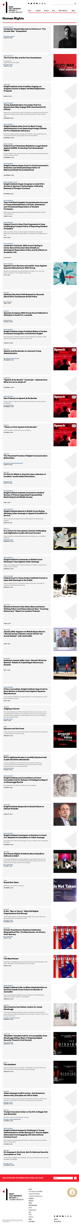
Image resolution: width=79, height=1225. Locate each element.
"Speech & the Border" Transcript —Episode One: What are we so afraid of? (26, 381)
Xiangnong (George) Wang (12, 358)
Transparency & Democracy (35, 1196)
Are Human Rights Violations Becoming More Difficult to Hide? (24, 855)
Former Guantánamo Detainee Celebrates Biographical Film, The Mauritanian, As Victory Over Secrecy (24, 932)
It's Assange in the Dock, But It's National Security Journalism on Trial (26, 1153)
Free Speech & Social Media (36, 1191)
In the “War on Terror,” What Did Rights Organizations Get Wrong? (21, 912)
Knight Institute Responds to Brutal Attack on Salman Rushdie (24, 807)
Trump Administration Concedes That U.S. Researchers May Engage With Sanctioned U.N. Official (25, 107)
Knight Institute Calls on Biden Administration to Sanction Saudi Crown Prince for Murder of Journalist (25, 989)
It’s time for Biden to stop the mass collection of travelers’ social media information (25, 475)
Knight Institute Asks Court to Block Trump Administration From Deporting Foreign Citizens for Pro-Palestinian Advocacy (25, 128)
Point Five (4, 1220)
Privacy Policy (57, 1221)
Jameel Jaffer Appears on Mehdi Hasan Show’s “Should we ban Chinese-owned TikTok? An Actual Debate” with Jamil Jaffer (24, 633)
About (73, 10)
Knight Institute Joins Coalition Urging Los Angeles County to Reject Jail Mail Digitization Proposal (24, 88)
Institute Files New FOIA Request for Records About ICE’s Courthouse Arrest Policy (24, 295)
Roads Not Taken (11, 882)
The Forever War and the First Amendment (22, 58)
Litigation (38, 10)
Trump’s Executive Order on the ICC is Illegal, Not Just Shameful (26, 1113)
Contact (56, 1219)
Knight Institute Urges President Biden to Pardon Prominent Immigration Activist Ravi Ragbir (25, 332)
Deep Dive (6, 292)
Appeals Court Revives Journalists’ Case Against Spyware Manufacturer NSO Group (25, 267)
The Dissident (10, 1064)
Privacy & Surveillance (34, 1194)
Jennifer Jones (9, 463)
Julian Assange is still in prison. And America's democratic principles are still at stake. (24, 1094)
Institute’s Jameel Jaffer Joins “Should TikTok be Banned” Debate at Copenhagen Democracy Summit (25, 662)
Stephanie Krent (18, 463)
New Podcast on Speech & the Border (20, 398)
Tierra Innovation (16, 1220)
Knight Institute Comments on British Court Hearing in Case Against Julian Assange (23, 560)
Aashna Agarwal (9, 36)
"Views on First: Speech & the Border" (20, 427)
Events (30, 1207)
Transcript (7, 378)
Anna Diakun (8, 481)
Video (30, 1214)
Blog (30, 1212)
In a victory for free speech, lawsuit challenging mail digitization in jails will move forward (25, 532)
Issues (29, 10)
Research (46, 10)
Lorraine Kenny (9, 405)
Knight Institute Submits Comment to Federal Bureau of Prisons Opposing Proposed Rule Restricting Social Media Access (24, 495)
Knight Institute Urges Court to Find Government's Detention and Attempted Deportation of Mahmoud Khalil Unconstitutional (26, 167)
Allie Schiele (8, 301)
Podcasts (31, 1217)
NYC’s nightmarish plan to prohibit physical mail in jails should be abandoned (25, 758)
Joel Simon (17, 1017)
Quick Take (7, 84)
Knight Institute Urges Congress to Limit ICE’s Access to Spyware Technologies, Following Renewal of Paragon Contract (24, 186)
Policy (53, 10)
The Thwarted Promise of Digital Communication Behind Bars (25, 457)
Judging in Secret (11, 709)
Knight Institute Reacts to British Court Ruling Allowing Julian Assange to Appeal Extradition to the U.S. (25, 513)
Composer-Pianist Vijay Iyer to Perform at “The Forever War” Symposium (25, 30)
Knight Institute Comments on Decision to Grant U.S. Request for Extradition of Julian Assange (25, 836)
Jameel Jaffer (9, 64)
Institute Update (8, 27)
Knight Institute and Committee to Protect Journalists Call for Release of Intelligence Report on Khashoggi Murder (26, 780)
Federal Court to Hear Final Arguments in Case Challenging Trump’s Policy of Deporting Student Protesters (25, 226)
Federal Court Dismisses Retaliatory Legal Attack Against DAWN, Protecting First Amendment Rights (25, 148)
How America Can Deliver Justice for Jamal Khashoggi (23, 1008)
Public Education (63, 10)
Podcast (6, 425)
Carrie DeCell (17, 1119)
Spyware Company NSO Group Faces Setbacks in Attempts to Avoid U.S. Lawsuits (26, 314)
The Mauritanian (11, 959)
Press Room (31, 1221)
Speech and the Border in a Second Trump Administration (22, 352)
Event (5, 726)
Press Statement (8, 103)
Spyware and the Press (14, 728)
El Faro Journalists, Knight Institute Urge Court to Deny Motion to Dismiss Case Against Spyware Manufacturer (25, 691)
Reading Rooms (32, 1210)
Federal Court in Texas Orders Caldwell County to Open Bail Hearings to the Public (26, 579)
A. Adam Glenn (9, 864)
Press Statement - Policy (11, 182)
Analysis (6, 1005)
